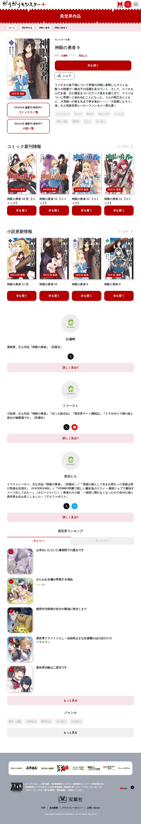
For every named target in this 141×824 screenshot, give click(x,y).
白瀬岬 (64, 55)
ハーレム (119, 114)
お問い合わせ (93, 808)
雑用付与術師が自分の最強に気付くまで (61, 608)
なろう (88, 121)
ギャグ (78, 114)
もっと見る (70, 700)
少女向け (76, 721)
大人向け (61, 721)
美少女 (90, 114)
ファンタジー (63, 114)
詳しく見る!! (70, 367)
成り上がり (104, 114)
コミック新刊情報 (24, 146)
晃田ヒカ (83, 55)
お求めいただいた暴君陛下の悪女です (60, 550)
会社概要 (54, 808)
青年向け (46, 721)
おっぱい (100, 121)
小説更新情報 (19, 231)
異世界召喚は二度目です (51, 667)
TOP (43, 808)
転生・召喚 (62, 121)
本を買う (93, 65)
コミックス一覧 (28, 110)
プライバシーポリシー (72, 808)
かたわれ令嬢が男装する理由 (54, 579)
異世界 (76, 121)
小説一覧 (28, 126)
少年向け (31, 721)
